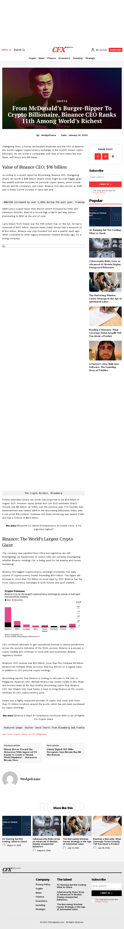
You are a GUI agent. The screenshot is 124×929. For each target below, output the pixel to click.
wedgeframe (48, 135)
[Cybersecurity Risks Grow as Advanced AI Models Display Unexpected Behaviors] (105, 248)
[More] (112, 156)
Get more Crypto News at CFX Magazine (24, 734)
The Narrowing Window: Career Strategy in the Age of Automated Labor (77, 841)
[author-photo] (4, 845)
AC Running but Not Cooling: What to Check (105, 231)
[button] (19, 50)
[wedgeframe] (10, 779)
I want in (104, 184)
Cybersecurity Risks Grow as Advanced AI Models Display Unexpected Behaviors (105, 264)
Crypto (62, 101)
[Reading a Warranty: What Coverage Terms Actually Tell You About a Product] (107, 826)
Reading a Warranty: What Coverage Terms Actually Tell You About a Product (107, 841)
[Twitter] (105, 156)
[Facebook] (98, 156)
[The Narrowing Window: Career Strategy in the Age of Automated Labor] (77, 826)
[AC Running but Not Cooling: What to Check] (105, 216)
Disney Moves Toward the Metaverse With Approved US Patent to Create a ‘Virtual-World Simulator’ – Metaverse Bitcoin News (20, 755)
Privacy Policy (99, 193)
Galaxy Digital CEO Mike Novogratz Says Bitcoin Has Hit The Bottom (64, 752)
